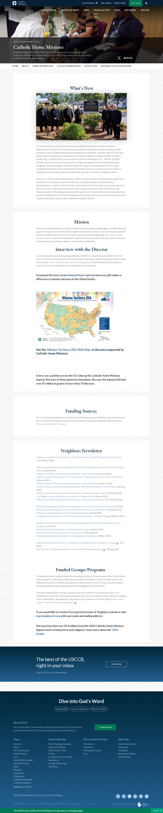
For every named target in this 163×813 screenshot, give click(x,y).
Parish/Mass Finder (127, 744)
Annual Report (77, 275)
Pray (85, 753)
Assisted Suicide (21, 763)
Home (15, 66)
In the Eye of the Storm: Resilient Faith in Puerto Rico (60, 532)
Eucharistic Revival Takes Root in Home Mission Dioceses (62, 529)
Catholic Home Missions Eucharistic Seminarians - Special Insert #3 (66, 483)
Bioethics (17, 769)
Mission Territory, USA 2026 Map (68, 349)
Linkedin (135, 796)
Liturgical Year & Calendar (60, 757)
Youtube (129, 796)
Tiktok (147, 796)
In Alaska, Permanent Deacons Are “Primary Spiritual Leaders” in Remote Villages (73, 516)
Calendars (123, 750)
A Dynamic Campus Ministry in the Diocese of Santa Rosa (62, 513)
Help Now (135, 3)
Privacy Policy (91, 803)
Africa (16, 747)
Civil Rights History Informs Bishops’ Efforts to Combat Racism (65, 496)
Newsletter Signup (127, 753)
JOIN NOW (116, 664)
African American (21, 750)
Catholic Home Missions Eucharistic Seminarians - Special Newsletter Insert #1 (72, 499)
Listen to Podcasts (80, 709)
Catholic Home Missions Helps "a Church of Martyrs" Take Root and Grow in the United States (79, 477)
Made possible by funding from (123, 804)
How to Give (90, 66)
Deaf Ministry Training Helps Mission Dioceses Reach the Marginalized (69, 549)
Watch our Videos (98, 709)
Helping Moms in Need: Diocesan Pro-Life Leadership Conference (66, 536)
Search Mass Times (57, 750)
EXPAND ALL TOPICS (22, 787)
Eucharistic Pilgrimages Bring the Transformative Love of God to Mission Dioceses (74, 506)
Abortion (17, 744)
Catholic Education (22, 782)
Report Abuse (120, 3)
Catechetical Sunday (22, 779)
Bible (15, 766)
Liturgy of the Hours (57, 763)
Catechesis (18, 776)
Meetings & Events (92, 750)
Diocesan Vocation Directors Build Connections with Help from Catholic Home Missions (76, 486)
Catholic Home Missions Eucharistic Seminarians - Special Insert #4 (66, 473)
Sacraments (53, 760)
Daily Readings (88, 3)
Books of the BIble (56, 747)
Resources (123, 747)
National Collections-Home (116, 66)
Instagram (141, 796)
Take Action (88, 744)
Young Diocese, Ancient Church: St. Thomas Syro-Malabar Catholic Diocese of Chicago (75, 542)
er (105, 483)
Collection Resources (69, 66)
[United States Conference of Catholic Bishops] (19, 3)
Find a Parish (106, 3)
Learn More (105, 727)
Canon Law (18, 773)
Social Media (124, 757)
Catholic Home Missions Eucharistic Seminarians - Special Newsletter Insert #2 (72, 493)
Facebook (124, 796)
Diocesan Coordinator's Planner (51, 424)
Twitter (118, 796)
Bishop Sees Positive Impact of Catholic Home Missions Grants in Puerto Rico (71, 509)
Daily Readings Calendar (97, 3)
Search (146, 3)
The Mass (52, 766)
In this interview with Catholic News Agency (70, 262)
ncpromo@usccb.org (48, 616)
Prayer (51, 753)
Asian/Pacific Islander (23, 760)
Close (156, 810)
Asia (15, 757)
